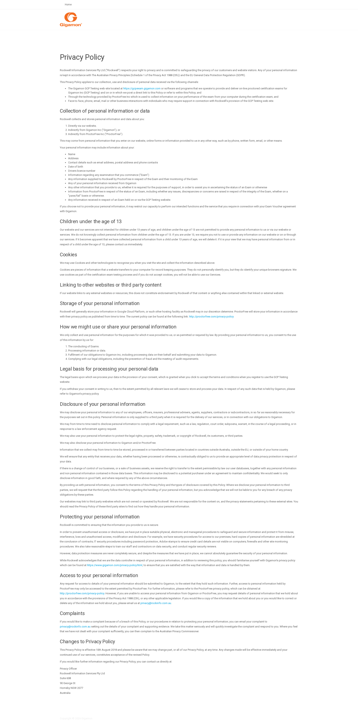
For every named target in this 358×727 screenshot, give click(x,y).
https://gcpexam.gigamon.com (142, 88)
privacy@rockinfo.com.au (155, 603)
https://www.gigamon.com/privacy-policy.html (114, 565)
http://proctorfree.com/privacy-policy (211, 316)
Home (68, 4)
